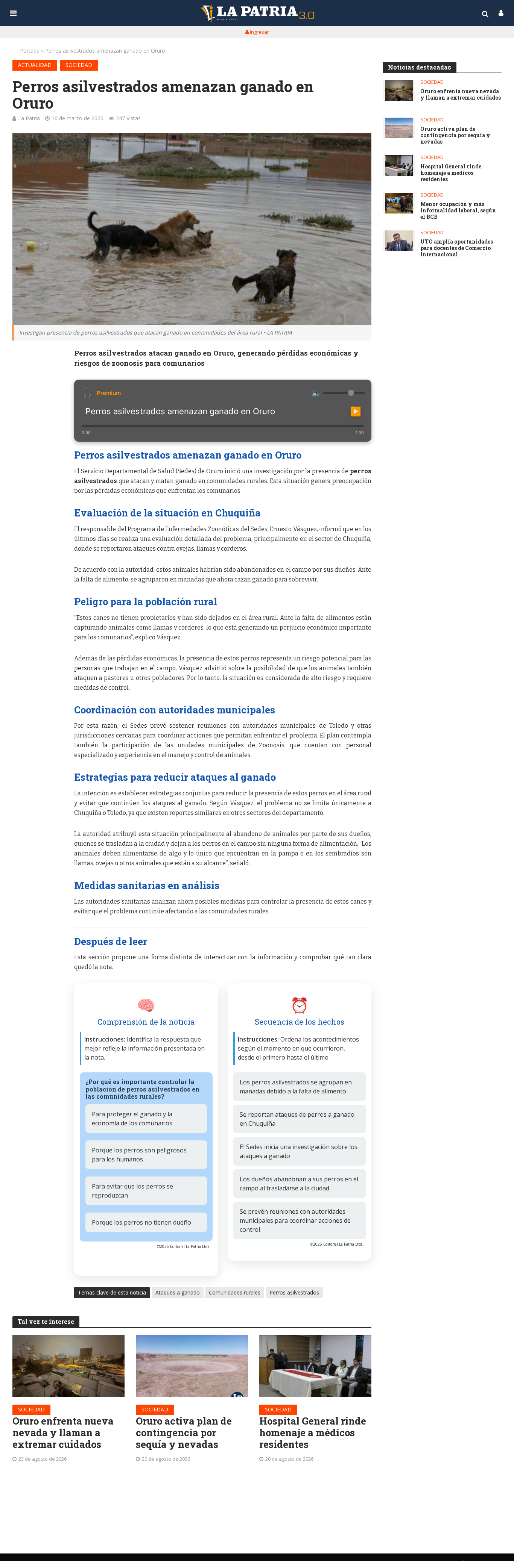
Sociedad (78, 64)
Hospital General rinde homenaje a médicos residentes (312, 1432)
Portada (30, 50)
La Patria (29, 118)
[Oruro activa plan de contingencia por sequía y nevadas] (192, 1366)
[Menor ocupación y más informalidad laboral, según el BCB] (399, 203)
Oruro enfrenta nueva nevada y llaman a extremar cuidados (63, 1432)
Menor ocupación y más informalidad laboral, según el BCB (458, 210)
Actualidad (35, 64)
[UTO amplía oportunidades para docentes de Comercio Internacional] (399, 240)
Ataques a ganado (177, 1292)
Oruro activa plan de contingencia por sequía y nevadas (184, 1432)
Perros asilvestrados (294, 1292)
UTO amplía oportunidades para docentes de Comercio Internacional (456, 248)
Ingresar (259, 32)
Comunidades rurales (234, 1292)
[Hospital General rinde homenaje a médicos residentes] (315, 1366)
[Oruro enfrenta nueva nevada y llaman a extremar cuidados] (68, 1366)
